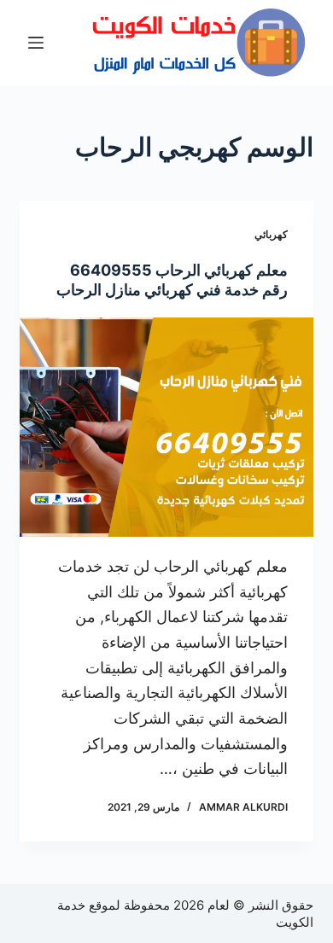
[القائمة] (36, 42)
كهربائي (271, 234)
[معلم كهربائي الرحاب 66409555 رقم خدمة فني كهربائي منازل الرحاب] (166, 427)
